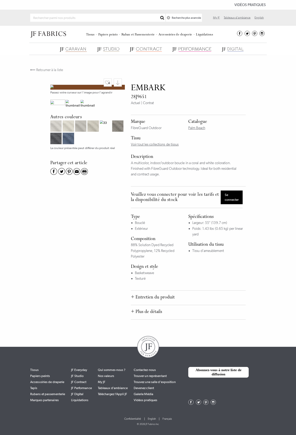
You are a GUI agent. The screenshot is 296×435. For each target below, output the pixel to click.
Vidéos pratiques (250, 5)
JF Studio (77, 376)
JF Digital (77, 394)
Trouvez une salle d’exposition (155, 382)
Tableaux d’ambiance (113, 388)
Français (167, 418)
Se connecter (232, 197)
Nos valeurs (106, 376)
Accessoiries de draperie (175, 35)
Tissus (90, 35)
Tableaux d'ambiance (237, 17)
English (259, 17)
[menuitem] (91, 34)
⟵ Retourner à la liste (46, 70)
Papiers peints (108, 35)
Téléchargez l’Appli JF (112, 394)
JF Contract (78, 382)
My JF (216, 17)
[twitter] (247, 35)
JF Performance (81, 388)
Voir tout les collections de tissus (155, 144)
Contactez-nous (145, 370)
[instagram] (262, 35)
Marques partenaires (44, 400)
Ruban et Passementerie (138, 35)
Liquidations (204, 35)
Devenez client (144, 388)
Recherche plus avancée (186, 17)
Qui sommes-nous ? (112, 370)
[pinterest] (254, 35)
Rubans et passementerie (47, 394)
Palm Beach (196, 128)
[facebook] (239, 35)
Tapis (33, 388)
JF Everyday (79, 370)
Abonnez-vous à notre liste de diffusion (218, 372)
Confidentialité (132, 418)
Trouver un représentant (150, 376)
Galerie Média (143, 394)
